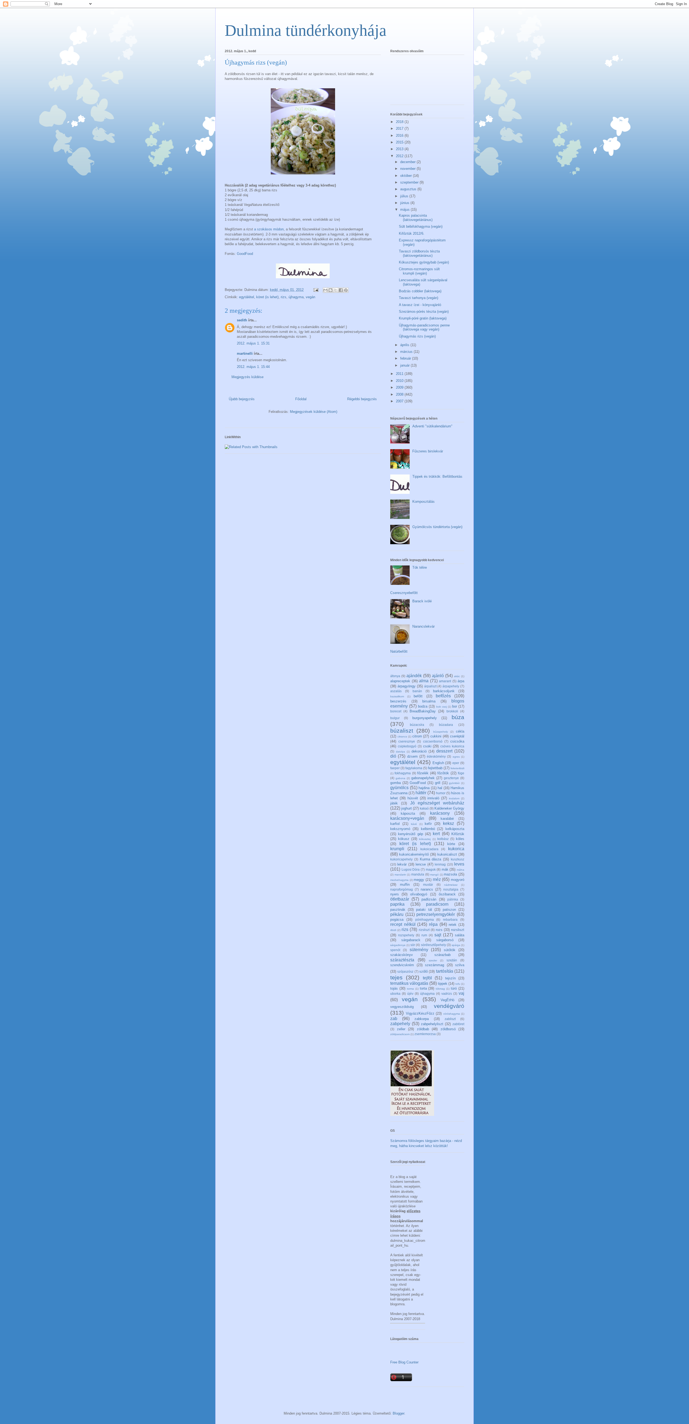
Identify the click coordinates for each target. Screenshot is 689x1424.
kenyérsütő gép (410, 834)
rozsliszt (457, 930)
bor (454, 706)
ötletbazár (399, 899)
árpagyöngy (407, 686)
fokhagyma (403, 773)
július (404, 196)
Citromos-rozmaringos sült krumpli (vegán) (419, 271)
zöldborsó (448, 1029)
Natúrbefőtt (398, 651)
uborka (395, 993)
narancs (427, 889)
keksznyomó (400, 829)
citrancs (402, 736)
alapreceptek (400, 681)
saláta (459, 935)
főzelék (422, 773)
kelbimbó (428, 829)
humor (440, 793)
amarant (445, 681)
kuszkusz (457, 859)
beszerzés (398, 701)
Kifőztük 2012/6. (411, 233)
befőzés (443, 696)
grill (437, 783)
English (438, 763)
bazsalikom (397, 696)
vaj (461, 993)
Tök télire (419, 567)
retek (452, 925)
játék (394, 803)
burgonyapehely (424, 718)
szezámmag (434, 965)
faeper (395, 768)
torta (423, 988)
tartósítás (444, 971)
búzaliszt (401, 730)
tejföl (427, 978)
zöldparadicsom (400, 1034)
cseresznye (406, 741)
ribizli (393, 930)
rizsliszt (424, 929)
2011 (400, 374)
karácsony (440, 813)
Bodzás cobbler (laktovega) (420, 291)
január (405, 365)
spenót (395, 950)
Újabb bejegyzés (242, 399)
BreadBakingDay (423, 711)
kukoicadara (429, 849)
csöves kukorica (452, 746)
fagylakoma (413, 768)
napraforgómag (401, 889)
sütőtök (449, 950)
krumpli (397, 848)
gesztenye (451, 778)
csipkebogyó (407, 746)
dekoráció (419, 751)
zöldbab (423, 1029)
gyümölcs (399, 787)
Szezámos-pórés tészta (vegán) (424, 312)
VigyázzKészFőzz (420, 1013)
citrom (417, 736)
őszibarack (447, 894)
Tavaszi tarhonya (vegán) (418, 298)
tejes (396, 977)
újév (410, 993)
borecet (395, 711)
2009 (400, 387)
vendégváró (449, 1006)
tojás (394, 988)
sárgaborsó (445, 940)
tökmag (440, 988)
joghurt (406, 808)
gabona (400, 778)
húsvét (412, 798)
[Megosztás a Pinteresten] (346, 290)
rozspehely (406, 935)
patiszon (449, 910)
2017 (400, 128)
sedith (242, 320)
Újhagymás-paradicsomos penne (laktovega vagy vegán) (424, 327)
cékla (460, 731)
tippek (442, 984)
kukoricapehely (401, 859)
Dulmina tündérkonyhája (305, 30)
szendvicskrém (402, 965)
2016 (400, 135)
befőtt (418, 696)
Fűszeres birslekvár (427, 451)
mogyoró (457, 880)
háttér (421, 792)
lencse (421, 864)
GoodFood (245, 254)
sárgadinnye (398, 945)
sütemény (419, 949)
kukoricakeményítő (414, 854)
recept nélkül (403, 924)
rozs (439, 930)
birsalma (428, 701)
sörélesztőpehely (433, 945)
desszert (444, 751)
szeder (433, 960)
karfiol (395, 824)
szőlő (423, 971)
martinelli (245, 353)
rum (424, 935)
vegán (310, 297)
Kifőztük (457, 834)
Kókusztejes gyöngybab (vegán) (424, 262)
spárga (456, 945)
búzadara (446, 724)
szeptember (410, 182)
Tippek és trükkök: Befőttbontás (437, 476)
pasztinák (397, 910)
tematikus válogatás (409, 983)
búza (458, 717)
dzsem (412, 756)
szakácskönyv (401, 955)
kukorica (456, 848)
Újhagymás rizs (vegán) (417, 336)
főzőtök (443, 773)
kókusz (403, 839)
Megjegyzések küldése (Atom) (313, 412)
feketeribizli (457, 768)
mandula (417, 874)
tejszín (450, 978)
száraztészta (402, 960)
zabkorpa (421, 1019)
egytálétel (246, 297)
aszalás (396, 691)
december (408, 162)
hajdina (424, 788)
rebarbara (450, 919)
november (408, 169)
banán (417, 691)
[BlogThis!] (330, 290)
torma (410, 988)
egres (456, 756)
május (405, 210)
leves (459, 864)
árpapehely (450, 686)
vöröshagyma (451, 1013)
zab (393, 1018)
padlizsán (428, 899)
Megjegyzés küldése (247, 377)
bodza (422, 706)
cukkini (435, 736)
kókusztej (425, 839)
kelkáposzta (454, 829)
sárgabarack (410, 940)
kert (436, 833)
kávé (414, 823)
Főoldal (301, 399)
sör (412, 945)
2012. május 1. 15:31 (253, 343)
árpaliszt (430, 686)
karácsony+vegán (407, 818)
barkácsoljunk (444, 691)
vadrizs (446, 993)
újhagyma (296, 297)
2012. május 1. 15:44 (253, 367)
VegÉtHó (447, 1000)
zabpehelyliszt (432, 1024)
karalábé (447, 819)
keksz (448, 823)
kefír (428, 824)
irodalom (454, 798)
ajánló (438, 675)
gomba (395, 783)
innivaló (433, 798)
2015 (400, 142)
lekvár (402, 864)
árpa (461, 681)
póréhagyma (424, 919)
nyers (394, 894)
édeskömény (436, 756)
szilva (459, 965)
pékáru (396, 914)
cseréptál (457, 736)
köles (460, 839)
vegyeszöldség (402, 1007)
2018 (400, 122)
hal (440, 788)
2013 (400, 149)
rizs (283, 297)
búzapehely (440, 731)
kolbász (443, 839)
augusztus (408, 189)
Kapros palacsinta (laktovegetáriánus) (416, 217)
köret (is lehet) (267, 297)
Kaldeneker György (449, 808)
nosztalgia (450, 889)
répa (433, 924)
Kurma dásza (430, 859)
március (407, 352)
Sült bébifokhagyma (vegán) (420, 226)
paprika (397, 904)
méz (437, 879)
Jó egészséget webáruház (437, 803)
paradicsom (437, 904)
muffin (405, 884)
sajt (437, 935)
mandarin (400, 874)
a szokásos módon (269, 229)
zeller (401, 1029)
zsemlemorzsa (425, 1034)
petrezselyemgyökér (435, 914)
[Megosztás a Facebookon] (340, 290)
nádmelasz (451, 884)
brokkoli (452, 711)
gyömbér (454, 783)
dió (393, 756)
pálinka (452, 899)
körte (451, 844)
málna (460, 869)
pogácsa (396, 919)
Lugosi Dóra (411, 869)
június (405, 203)
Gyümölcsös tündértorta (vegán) (437, 527)
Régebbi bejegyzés (362, 399)
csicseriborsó (432, 741)
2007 (400, 401)
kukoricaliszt (447, 854)
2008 (400, 394)
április (405, 345)
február (406, 358)
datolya (400, 751)
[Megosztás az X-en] (335, 290)
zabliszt (450, 1019)
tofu (457, 983)
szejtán (452, 960)
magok (431, 869)
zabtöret (458, 1024)
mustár (428, 884)
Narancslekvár (423, 626)
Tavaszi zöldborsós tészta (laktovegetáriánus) (419, 253)
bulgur (395, 718)
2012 (400, 156)
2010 (400, 381)
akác (457, 676)
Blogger (398, 1413)
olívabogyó (418, 894)
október (406, 176)
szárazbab (442, 955)
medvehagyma (399, 879)
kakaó (424, 808)
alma (423, 680)
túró (454, 988)
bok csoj (441, 706)
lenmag (440, 864)
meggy (419, 880)
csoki (427, 746)
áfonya (395, 676)
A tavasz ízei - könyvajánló (420, 305)
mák (445, 869)
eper (455, 763)
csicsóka (457, 741)
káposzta (408, 813)
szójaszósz (405, 971)
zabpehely (400, 1023)
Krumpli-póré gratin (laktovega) (423, 318)
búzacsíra (417, 724)
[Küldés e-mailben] (325, 290)
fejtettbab (435, 768)
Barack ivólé (422, 601)
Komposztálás (423, 502)
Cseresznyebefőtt (404, 593)
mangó (434, 874)
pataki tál (424, 910)
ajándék (414, 675)
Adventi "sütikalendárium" (432, 426)
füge (461, 773)
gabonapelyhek (423, 778)
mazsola (450, 874)
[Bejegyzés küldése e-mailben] (315, 290)
